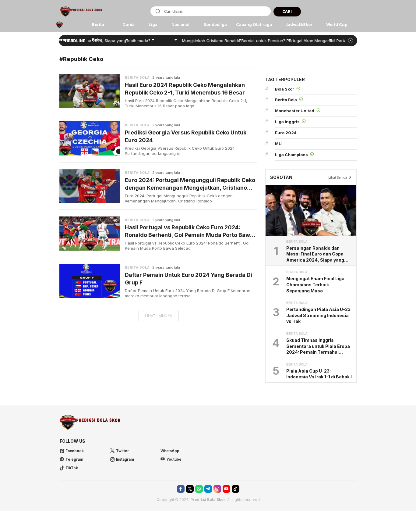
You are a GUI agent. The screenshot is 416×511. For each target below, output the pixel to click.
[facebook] (181, 489)
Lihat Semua (337, 177)
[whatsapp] (199, 489)
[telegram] (208, 489)
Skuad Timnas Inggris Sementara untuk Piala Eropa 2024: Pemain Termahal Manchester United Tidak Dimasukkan (318, 346)
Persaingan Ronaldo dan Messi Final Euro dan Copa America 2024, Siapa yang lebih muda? (315, 254)
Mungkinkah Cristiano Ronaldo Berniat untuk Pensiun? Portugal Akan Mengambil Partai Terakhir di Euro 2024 (274, 40)
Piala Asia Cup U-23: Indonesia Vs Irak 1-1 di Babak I (319, 374)
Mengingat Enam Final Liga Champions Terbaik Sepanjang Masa (315, 284)
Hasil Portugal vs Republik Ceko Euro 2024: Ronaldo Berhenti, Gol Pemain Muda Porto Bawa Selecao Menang (189, 231)
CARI (287, 11)
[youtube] (226, 489)
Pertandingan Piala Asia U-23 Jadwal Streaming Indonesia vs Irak (318, 315)
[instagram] (217, 489)
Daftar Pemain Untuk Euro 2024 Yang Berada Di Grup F (188, 279)
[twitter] (190, 489)
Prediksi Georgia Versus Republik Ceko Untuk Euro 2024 (185, 136)
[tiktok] (235, 489)
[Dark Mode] (352, 12)
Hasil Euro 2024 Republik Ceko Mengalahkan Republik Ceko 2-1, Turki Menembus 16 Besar (185, 89)
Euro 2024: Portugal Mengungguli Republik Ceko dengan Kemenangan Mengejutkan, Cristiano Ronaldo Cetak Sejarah (190, 184)
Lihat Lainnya (158, 315)
